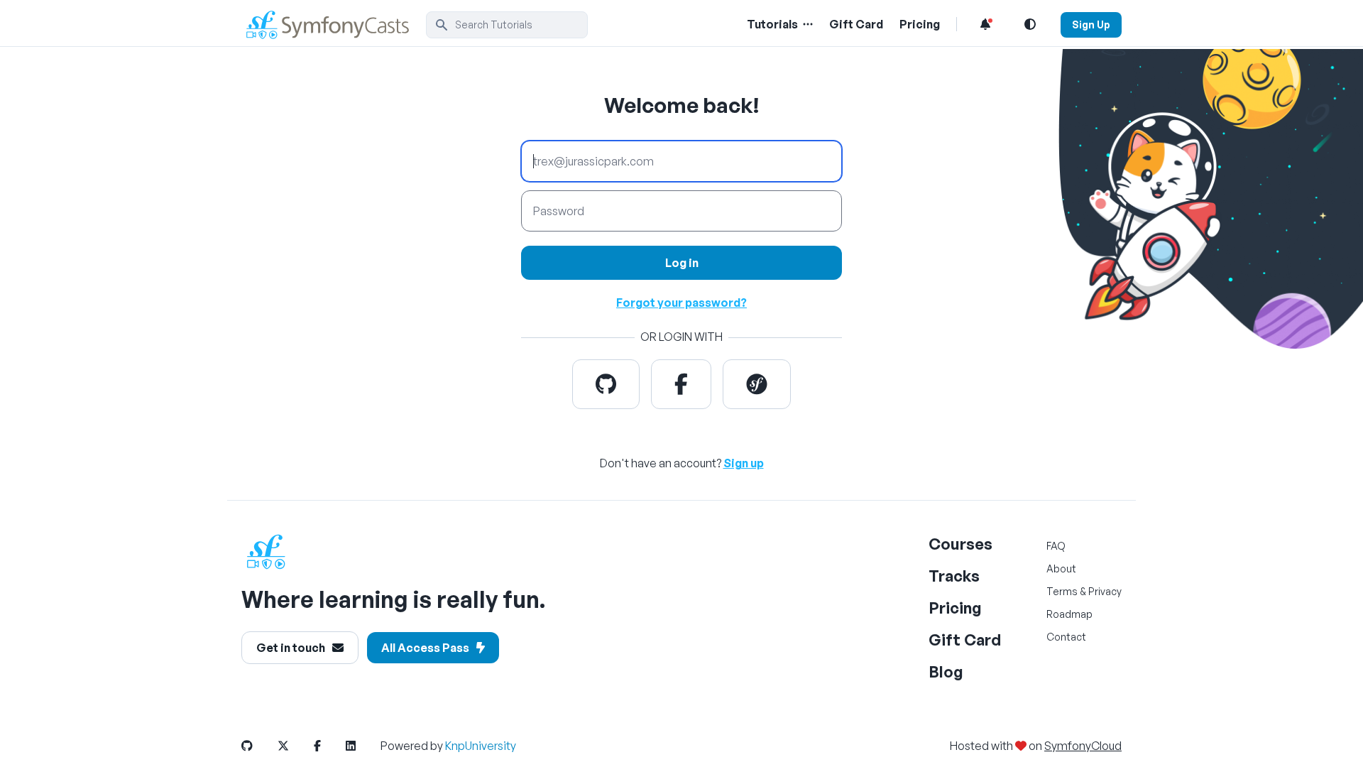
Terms (1062, 591)
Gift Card (856, 24)
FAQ (1056, 546)
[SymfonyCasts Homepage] (333, 24)
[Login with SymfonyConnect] (757, 384)
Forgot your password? (681, 302)
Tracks (954, 575)
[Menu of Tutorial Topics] (806, 24)
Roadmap (1069, 614)
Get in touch (290, 648)
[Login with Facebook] (681, 384)
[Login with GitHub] (606, 384)
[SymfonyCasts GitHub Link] (258, 746)
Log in (682, 263)
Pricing (919, 24)
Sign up (743, 463)
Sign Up (1091, 24)
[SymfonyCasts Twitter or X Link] (295, 746)
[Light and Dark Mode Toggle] (1030, 24)
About (1061, 568)
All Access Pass (425, 648)
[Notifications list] (985, 24)
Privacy (1105, 591)
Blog (946, 671)
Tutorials (772, 24)
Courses (960, 543)
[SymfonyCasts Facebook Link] (329, 746)
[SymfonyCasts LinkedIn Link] (362, 746)
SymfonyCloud (1083, 746)
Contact (1066, 637)
